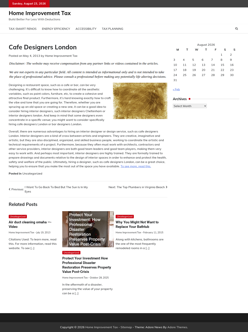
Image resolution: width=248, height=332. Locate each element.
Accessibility (86, 28)
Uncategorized (32, 173)
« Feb (176, 89)
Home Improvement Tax (40, 13)
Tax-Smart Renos (22, 28)
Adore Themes (177, 327)
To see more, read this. (136, 166)
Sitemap (126, 327)
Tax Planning (112, 28)
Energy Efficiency (56, 28)
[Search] (236, 28)
